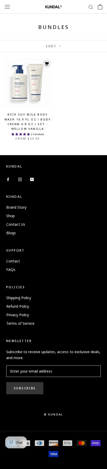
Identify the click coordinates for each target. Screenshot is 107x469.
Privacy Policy (17, 314)
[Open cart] (100, 6)
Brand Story (16, 207)
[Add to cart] (46, 63)
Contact (13, 261)
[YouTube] (32, 179)
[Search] (91, 7)
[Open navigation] (7, 7)
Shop (10, 215)
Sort (52, 46)
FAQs (10, 269)
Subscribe (25, 388)
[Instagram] (20, 179)
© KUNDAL (53, 414)
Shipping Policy (18, 297)
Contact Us (15, 224)
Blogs (11, 232)
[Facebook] (8, 179)
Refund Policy (17, 306)
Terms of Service (20, 323)
